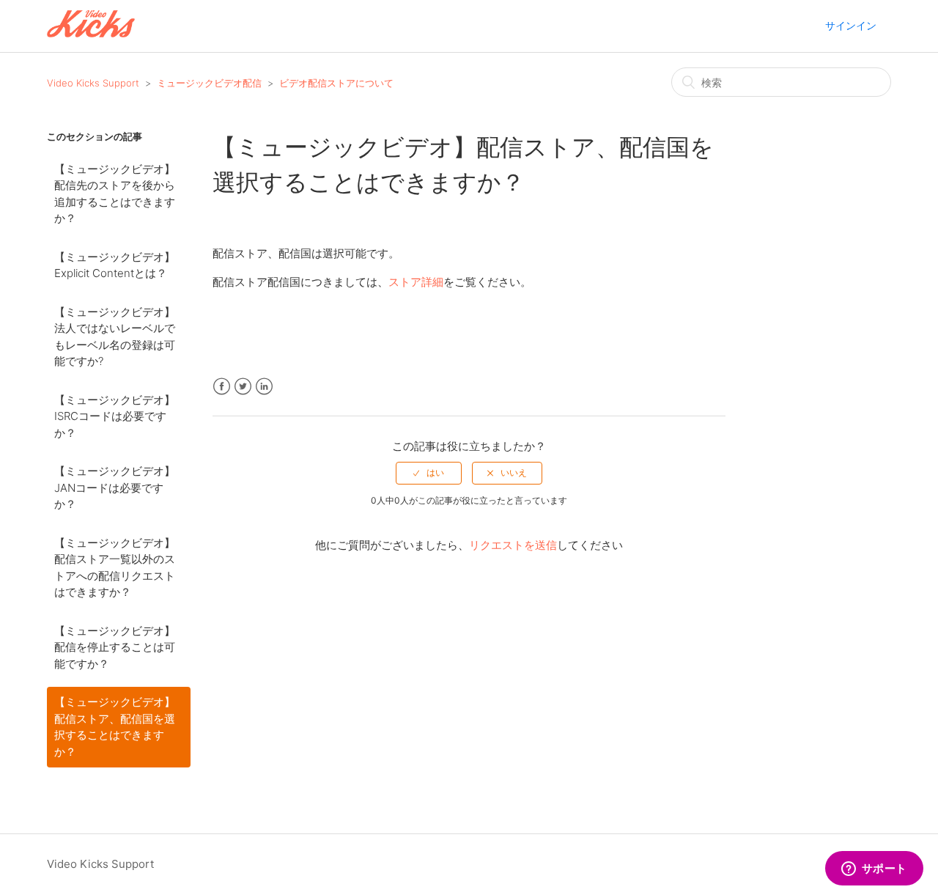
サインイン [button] (850, 25)
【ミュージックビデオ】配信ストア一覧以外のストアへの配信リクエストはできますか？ (114, 568)
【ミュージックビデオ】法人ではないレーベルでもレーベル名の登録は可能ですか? (114, 337)
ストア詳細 (415, 282)
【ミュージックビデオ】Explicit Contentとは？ (114, 265)
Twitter (243, 386)
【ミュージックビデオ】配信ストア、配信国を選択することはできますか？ (114, 727)
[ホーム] (91, 33)
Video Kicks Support (93, 83)
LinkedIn (264, 386)
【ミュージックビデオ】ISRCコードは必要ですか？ (114, 416)
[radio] (429, 473)
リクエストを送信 (513, 545)
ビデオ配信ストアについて (336, 83)
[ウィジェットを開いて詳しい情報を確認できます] (873, 869)
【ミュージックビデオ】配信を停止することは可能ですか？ (114, 647)
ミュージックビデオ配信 (209, 83)
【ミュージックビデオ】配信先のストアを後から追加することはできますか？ (114, 194)
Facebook (222, 386)
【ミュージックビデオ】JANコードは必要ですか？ (114, 487)
